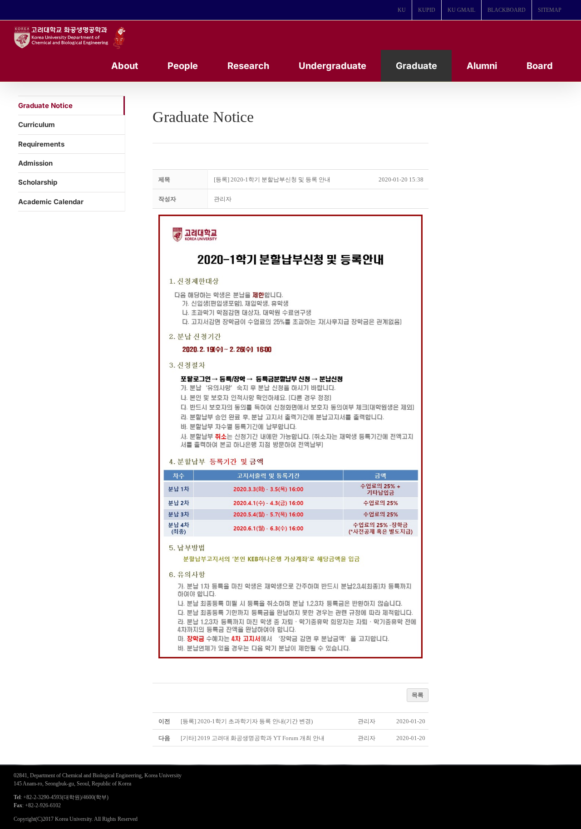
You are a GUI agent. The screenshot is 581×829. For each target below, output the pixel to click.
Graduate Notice (45, 105)
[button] (222, 199)
